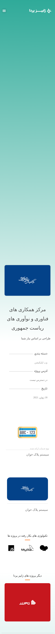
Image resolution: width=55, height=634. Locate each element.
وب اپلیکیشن (40, 362)
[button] (4, 10)
